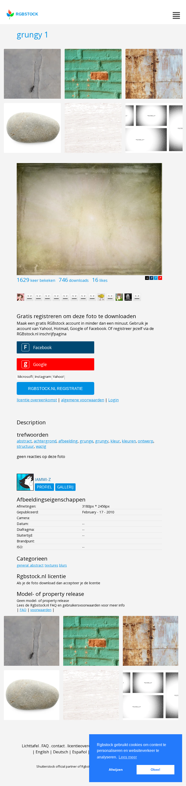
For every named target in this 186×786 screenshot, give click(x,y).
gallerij (65, 487)
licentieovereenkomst (87, 746)
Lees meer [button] (128, 757)
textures (51, 565)
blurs (63, 565)
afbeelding (68, 441)
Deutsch (60, 752)
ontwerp (145, 441)
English (42, 752)
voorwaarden (40, 609)
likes (103, 280)
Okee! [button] (155, 769)
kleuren (129, 441)
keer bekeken (42, 280)
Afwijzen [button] (116, 769)
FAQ (23, 609)
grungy (101, 441)
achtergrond (45, 441)
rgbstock (27, 14)
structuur (25, 446)
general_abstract (30, 565)
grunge (86, 441)
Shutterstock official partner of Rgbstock (65, 766)
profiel (44, 487)
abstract (24, 441)
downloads (79, 280)
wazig (41, 446)
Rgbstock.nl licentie (41, 576)
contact (58, 746)
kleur (115, 441)
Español (79, 752)
